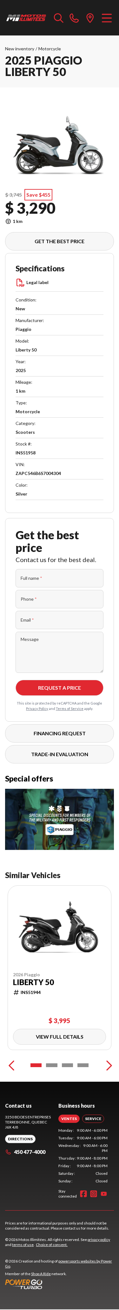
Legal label (37, 282)
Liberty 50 (33, 982)
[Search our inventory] (59, 17)
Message (30, 639)
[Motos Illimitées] (26, 18)
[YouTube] (104, 1194)
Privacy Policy (37, 708)
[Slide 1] (36, 1065)
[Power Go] (59, 1284)
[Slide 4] (83, 1065)
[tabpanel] (83, 1156)
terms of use (23, 1244)
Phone (29, 599)
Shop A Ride (41, 1273)
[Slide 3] (67, 1065)
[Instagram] (93, 1194)
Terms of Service (69, 708)
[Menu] (107, 17)
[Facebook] (83, 1194)
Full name (31, 578)
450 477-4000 (29, 1152)
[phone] (74, 17)
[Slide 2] (51, 1065)
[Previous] (11, 1065)
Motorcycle (49, 48)
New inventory (19, 48)
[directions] (90, 17)
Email (27, 620)
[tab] (69, 1119)
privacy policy (99, 1239)
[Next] (107, 1065)
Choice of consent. (52, 1244)
